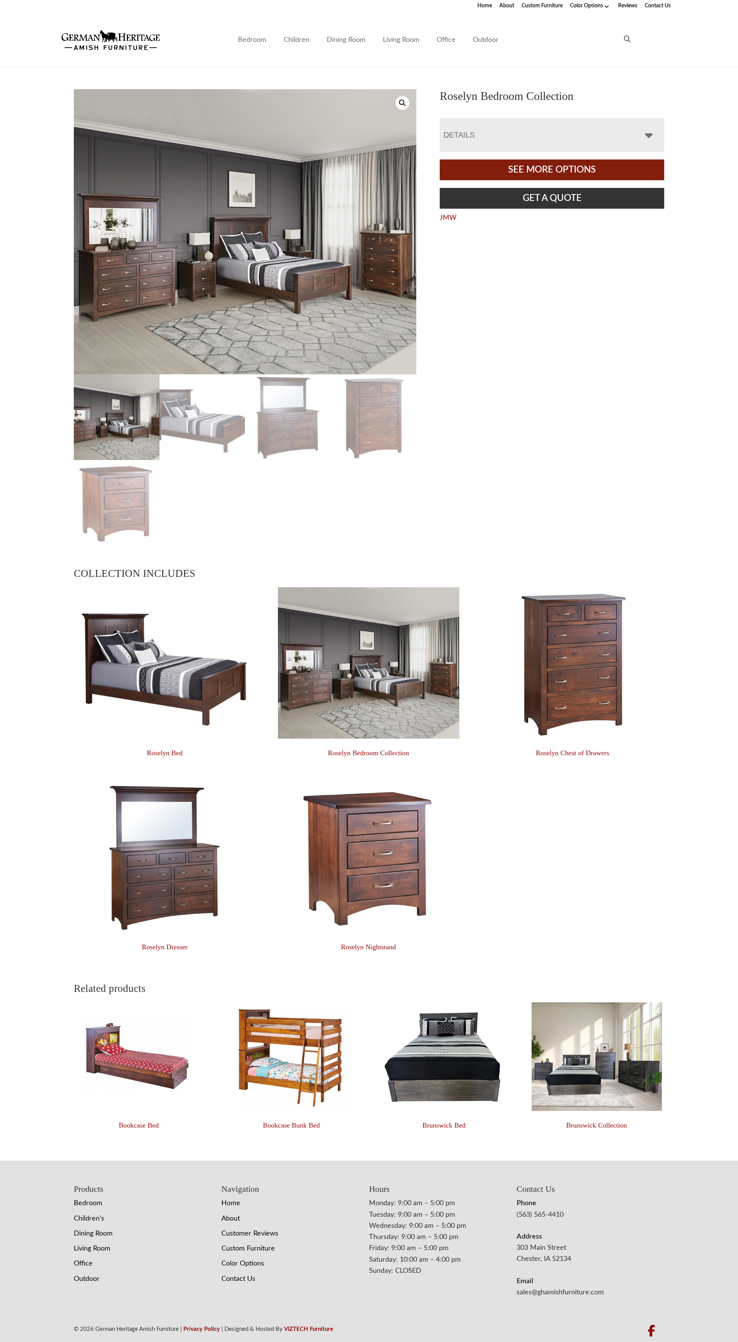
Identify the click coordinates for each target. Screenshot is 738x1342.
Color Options (586, 5)
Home (484, 5)
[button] (402, 103)
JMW (448, 217)
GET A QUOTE (552, 198)
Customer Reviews (249, 1233)
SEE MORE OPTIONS (552, 169)
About (506, 5)
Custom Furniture (542, 5)
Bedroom (252, 40)
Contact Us (658, 5)
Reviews (627, 5)
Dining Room (346, 40)
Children (296, 40)
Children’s (89, 1218)
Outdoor (486, 40)
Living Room (401, 40)
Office (446, 40)
